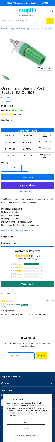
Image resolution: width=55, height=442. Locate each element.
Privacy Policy (16, 415)
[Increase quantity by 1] (25, 168)
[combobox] (23, 21)
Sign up (41, 355)
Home (4, 29)
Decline (26, 429)
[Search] (50, 21)
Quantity (4, 163)
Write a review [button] (27, 284)
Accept (26, 422)
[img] (7, 301)
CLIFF (6, 97)
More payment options (27, 192)
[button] (7, 114)
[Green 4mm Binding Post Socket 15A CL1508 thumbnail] (5, 77)
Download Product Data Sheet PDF (17, 230)
